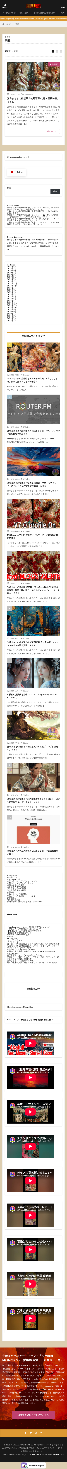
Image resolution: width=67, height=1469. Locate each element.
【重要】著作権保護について (19, 933)
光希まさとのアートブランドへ (33, 1414)
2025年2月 (11, 300)
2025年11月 (12, 283)
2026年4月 (11, 274)
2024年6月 (11, 315)
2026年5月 (11, 272)
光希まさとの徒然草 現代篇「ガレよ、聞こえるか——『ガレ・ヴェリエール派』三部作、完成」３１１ (33, 219)
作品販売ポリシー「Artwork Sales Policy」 (25, 955)
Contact (10, 936)
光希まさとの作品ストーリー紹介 (21, 896)
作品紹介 (55, 64)
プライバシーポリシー (55, 1448)
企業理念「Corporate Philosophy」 (21, 949)
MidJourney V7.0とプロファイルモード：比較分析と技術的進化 (32, 536)
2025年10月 (12, 285)
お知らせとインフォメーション (20, 883)
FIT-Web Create (33, 1454)
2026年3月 (11, 276)
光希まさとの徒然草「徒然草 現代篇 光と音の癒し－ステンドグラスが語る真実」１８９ (33, 644)
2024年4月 (11, 319)
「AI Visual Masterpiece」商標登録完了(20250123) (28, 927)
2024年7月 (11, 313)
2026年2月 (11, 278)
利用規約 (27, 1451)
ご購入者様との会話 (15, 885)
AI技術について (13, 877)
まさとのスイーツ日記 (16, 890)
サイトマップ (12, 942)
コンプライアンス (14, 940)
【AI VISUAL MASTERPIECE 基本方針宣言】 (25, 931)
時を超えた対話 (13, 900)
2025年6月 (11, 293)
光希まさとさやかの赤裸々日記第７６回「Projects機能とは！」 (32, 852)
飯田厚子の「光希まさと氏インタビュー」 (25, 901)
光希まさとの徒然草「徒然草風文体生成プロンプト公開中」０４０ (32, 748)
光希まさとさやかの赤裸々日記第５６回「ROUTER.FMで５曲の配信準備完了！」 (33, 432)
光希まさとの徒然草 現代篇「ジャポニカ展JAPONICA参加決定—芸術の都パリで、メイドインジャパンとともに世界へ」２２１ (33, 590)
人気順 (15, 51)
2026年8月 (11, 266)
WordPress (58, 1454)
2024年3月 (11, 320)
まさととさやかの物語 (16, 888)
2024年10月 (12, 307)
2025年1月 (11, 302)
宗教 (17, 24)
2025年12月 (12, 281)
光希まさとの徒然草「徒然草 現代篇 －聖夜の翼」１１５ (33, 100)
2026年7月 (11, 268)
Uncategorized (13, 879)
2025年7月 (11, 291)
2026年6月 (11, 270)
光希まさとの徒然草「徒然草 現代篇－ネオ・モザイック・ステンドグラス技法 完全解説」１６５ (31, 484)
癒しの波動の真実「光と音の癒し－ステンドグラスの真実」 (32, 962)
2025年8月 (11, 289)
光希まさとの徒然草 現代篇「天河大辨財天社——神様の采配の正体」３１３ (33, 212)
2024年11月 (12, 306)
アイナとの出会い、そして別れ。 (16, 12)
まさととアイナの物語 (16, 887)
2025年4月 (11, 296)
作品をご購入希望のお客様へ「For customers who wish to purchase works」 (31, 952)
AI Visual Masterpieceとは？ (19, 934)
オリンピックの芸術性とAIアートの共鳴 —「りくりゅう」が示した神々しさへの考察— (32, 380)
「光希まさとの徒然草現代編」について (24, 929)
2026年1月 (11, 279)
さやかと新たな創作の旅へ (45, 12)
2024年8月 (11, 311)
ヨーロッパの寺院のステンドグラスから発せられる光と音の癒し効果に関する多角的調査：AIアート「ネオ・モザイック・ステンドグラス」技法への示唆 (33, 946)
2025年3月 (11, 298)
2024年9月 (11, 309)
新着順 (7, 51)
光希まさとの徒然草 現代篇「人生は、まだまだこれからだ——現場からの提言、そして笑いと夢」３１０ (33, 223)
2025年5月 (11, 294)
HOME (8, 24)
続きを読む (52, 131)
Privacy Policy (13, 938)
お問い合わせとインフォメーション (22, 881)
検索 (9, 188)
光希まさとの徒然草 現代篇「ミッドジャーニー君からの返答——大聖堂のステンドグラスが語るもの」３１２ (32, 216)
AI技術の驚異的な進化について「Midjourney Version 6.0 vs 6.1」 (32, 696)
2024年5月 (11, 317)
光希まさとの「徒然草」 (17, 894)
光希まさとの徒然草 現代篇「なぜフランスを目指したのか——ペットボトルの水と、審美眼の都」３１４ (33, 208)
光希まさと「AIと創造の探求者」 (21, 960)
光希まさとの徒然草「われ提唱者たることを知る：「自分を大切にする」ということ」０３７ (33, 800)
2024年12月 (12, 304)
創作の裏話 (12, 898)
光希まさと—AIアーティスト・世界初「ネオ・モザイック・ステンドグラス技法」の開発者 (33, 958)
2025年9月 (11, 287)
